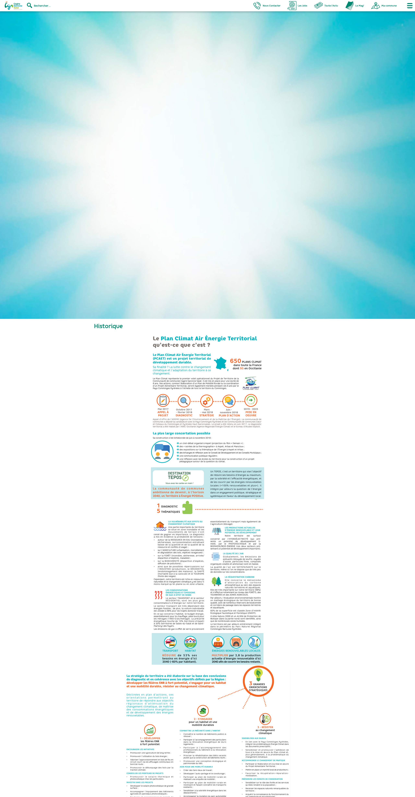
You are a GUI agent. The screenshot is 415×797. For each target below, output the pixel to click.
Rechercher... (42, 5)
